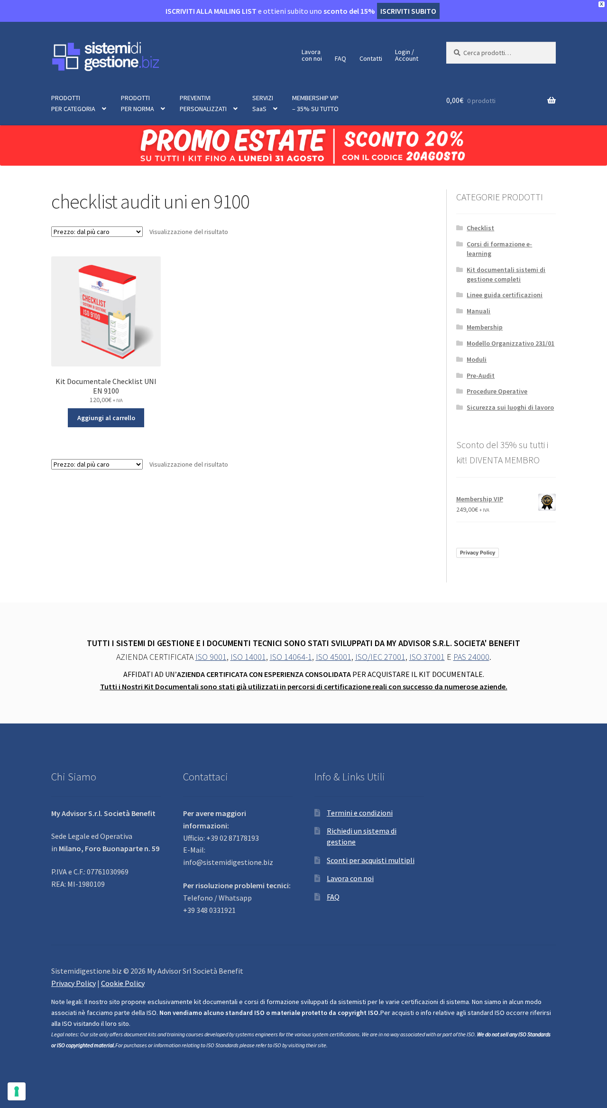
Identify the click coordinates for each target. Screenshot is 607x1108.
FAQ (340, 58)
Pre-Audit (481, 375)
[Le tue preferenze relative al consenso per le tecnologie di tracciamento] (17, 1091)
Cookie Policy (123, 983)
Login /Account (406, 55)
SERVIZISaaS (262, 103)
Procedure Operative (497, 391)
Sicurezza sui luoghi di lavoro (510, 407)
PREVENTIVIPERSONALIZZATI (203, 103)
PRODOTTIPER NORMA (137, 103)
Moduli (477, 359)
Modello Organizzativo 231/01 (510, 343)
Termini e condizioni (360, 812)
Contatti (370, 58)
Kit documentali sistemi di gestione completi (506, 274)
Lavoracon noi (312, 55)
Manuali (478, 311)
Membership (485, 327)
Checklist (480, 228)
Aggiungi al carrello (106, 417)
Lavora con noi (350, 878)
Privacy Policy (477, 552)
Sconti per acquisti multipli (370, 860)
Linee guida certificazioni (505, 295)
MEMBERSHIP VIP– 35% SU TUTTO (315, 103)
